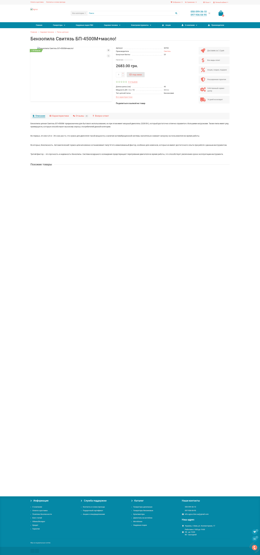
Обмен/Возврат (38, 521)
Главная (39, 25)
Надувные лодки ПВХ (84, 25)
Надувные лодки (140, 525)
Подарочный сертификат (93, 510)
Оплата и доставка (37, 2)
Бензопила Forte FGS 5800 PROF (45, 333)
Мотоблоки (137, 521)
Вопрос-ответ (102, 116)
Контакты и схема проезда (55, 2)
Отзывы (81, 116)
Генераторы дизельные (142, 507)
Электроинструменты (140, 25)
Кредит (35, 525)
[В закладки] (108, 50)
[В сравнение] (108, 56)
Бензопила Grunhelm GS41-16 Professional (50, 203)
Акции (168, 25)
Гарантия (36, 529)
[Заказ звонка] (254, 547)
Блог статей (37, 518)
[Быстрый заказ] (56, 421)
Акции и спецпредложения (94, 514)
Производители (217, 25)
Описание (40, 116)
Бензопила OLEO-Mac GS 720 (44, 398)
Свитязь (167, 51)
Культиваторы (139, 514)
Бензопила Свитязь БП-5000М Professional (50, 268)
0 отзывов (132, 82)
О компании (190, 25)
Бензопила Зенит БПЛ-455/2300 (45, 463)
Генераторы (58, 25)
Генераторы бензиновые (143, 510)
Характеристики (60, 116)
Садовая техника (111, 25)
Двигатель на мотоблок (142, 518)
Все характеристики (124, 97)
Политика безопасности (42, 514)
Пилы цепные (63, 32)
